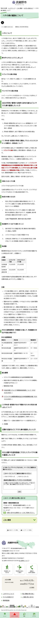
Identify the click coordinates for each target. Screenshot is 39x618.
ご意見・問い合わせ (28, 597)
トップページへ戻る (27, 530)
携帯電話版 (6, 600)
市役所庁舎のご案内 (19, 572)
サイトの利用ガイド (8, 597)
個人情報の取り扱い (28, 593)
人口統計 (31, 587)
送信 (19, 491)
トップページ (11, 8)
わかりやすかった (10, 476)
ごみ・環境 (19, 8)
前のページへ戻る (13, 530)
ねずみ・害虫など (28, 8)
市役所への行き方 (7, 572)
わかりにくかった (23, 476)
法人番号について (24, 560)
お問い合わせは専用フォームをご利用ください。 (21, 512)
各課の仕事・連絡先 (31, 572)
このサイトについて (8, 593)
